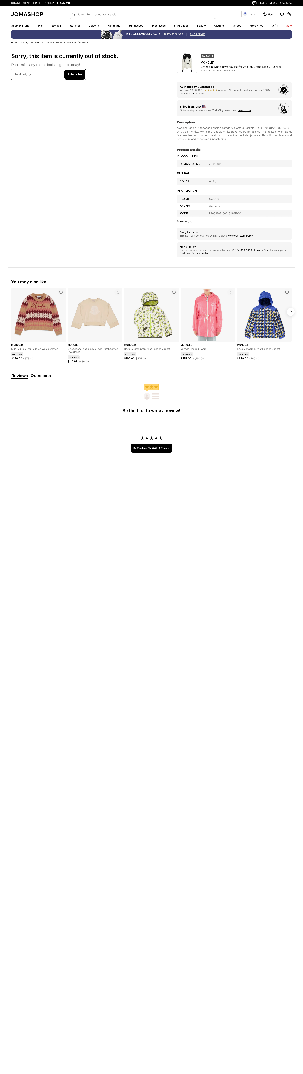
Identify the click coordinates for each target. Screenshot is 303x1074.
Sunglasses (136, 25)
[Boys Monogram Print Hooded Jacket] (287, 292)
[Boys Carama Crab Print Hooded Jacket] (174, 292)
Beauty (201, 25)
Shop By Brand (20, 25)
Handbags (113, 25)
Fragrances (181, 25)
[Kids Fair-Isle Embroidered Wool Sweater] (61, 292)
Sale (289, 25)
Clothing (219, 25)
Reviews (19, 375)
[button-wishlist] (282, 14)
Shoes (237, 25)
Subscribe (75, 74)
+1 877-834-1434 (242, 250)
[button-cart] (289, 14)
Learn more (198, 92)
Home (14, 42)
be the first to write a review (151, 447)
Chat (266, 250)
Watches (75, 25)
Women (56, 25)
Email (257, 250)
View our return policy (240, 235)
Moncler (35, 42)
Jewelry (94, 25)
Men (40, 25)
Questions (41, 375)
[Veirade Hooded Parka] (230, 292)
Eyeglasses (159, 25)
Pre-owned (256, 25)
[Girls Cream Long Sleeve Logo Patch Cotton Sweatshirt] (117, 292)
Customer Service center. (194, 253)
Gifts (275, 25)
